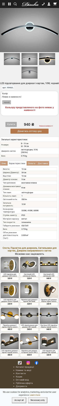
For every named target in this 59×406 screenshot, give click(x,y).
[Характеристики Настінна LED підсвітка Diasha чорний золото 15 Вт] (49, 316)
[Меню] (3, 4)
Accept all (19, 400)
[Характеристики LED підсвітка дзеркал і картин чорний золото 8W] (10, 341)
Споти (6, 248)
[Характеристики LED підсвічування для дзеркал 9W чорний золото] (29, 316)
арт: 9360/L (7, 87)
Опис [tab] (3, 163)
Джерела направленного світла (34, 250)
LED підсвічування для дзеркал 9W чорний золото (29, 326)
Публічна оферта (24, 383)
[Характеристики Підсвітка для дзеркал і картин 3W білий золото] (29, 290)
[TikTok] (20, 363)
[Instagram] (28, 363)
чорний (7, 102)
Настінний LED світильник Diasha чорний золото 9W (29, 275)
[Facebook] (36, 363)
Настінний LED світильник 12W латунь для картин (48, 275)
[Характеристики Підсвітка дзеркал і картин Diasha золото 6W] (10, 316)
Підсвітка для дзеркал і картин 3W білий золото (29, 300)
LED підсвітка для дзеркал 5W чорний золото (49, 351)
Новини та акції (23, 370)
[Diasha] (29, 4)
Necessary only (38, 400)
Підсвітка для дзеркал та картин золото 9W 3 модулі (29, 351)
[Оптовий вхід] (49, 4)
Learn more (35, 395)
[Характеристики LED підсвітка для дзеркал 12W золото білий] (10, 265)
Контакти (21, 373)
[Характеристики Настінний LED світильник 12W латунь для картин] (49, 265)
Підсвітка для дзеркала (24, 248)
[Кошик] (55, 4)
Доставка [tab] (43, 163)
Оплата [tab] (31, 163)
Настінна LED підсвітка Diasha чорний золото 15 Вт (49, 326)
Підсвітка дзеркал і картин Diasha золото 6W (9, 326)
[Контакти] (43, 4)
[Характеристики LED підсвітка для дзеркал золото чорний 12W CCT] (10, 290)
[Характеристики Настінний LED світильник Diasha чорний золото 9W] (29, 265)
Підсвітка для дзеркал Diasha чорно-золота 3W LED (49, 300)
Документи (21, 386)
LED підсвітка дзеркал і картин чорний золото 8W (9, 351)
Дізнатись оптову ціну (29, 131)
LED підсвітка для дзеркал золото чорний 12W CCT (9, 300)
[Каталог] (9, 4)
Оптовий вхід (22, 380)
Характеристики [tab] (17, 163)
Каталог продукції (25, 367)
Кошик (19, 376)
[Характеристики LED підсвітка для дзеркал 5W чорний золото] (49, 341)
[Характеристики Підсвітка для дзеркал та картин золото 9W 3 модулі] (29, 341)
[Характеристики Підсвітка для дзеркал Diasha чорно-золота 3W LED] (49, 290)
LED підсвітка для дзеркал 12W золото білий (9, 275)
